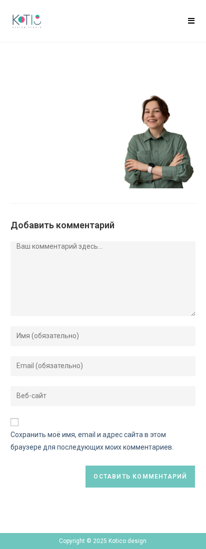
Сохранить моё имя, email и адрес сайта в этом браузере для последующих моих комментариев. (92, 441)
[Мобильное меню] (191, 20)
